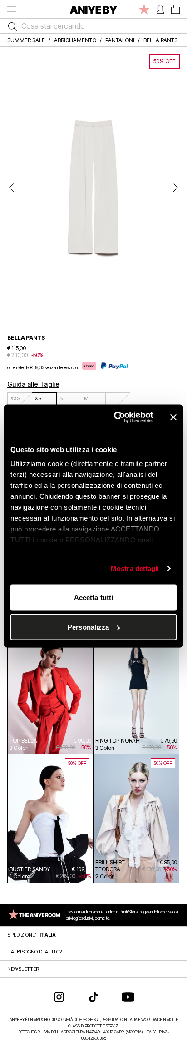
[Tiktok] (93, 997)
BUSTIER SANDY (30, 869)
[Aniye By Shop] (93, 9)
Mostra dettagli (135, 568)
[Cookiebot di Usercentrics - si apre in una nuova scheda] (115, 417)
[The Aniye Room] (144, 9)
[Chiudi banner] (173, 417)
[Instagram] (59, 997)
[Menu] (12, 9)
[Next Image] (175, 187)
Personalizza (88, 627)
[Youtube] (128, 997)
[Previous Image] (11, 187)
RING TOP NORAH (117, 740)
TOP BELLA (23, 740)
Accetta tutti (93, 597)
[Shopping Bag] (175, 9)
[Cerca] (10, 26)
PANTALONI (119, 40)
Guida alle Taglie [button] (33, 384)
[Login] (160, 9)
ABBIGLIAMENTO (75, 40)
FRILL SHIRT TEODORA (110, 866)
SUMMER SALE (26, 40)
